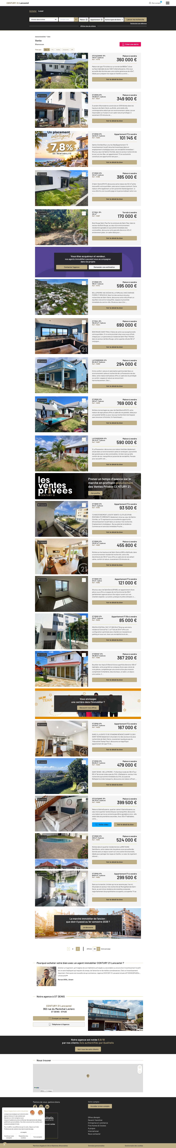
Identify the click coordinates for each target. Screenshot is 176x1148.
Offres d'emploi (94, 1117)
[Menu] (167, 2)
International (93, 1131)
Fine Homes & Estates (97, 1125)
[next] (78, 949)
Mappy (50, 1091)
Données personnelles (96, 1146)
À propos (91, 1128)
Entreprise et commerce (98, 1123)
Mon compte (156, 3)
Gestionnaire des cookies (134, 1146)
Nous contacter (94, 1134)
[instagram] (41, 1107)
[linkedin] (47, 1107)
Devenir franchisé (95, 1120)
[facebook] (35, 1107)
